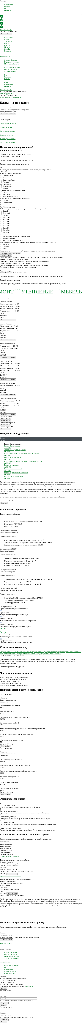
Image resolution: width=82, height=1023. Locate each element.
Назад (3, 255)
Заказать (4, 503)
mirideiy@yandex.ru (7, 94)
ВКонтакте (17, 97)
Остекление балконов (12, 67)
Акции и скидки (10, 971)
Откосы (7, 45)
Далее (9, 255)
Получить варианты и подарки (10, 253)
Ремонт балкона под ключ (9, 856)
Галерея (7, 6)
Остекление (8, 37)
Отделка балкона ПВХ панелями (12, 652)
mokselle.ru (29, 986)
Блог (6, 8)
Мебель (7, 47)
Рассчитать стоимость (8, 114)
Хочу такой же (5, 746)
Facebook (9, 97)
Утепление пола (10, 654)
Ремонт (7, 43)
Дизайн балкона (10, 71)
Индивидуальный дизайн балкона (48, 654)
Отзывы (7, 79)
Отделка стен (68, 652)
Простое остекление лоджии (10, 876)
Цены (6, 82)
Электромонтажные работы (26, 654)
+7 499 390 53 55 (6, 30)
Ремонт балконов (10, 69)
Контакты (7, 10)
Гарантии (7, 77)
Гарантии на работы (11, 965)
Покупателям (5, 962)
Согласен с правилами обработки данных (18, 1001)
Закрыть (3, 988)
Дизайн (7, 49)
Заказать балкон (6, 34)
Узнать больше (5, 420)
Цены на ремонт (10, 973)
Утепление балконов (11, 62)
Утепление (8, 41)
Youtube (3, 97)
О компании (8, 4)
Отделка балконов (11, 60)
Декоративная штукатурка (53, 652)
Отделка (7, 39)
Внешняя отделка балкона (34, 652)
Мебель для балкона (11, 64)
